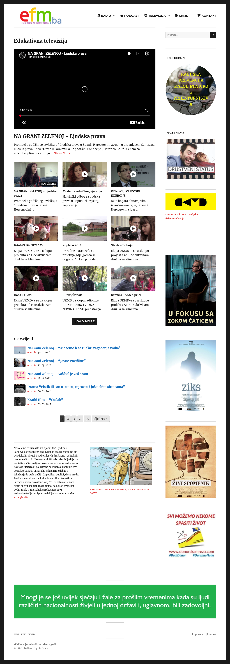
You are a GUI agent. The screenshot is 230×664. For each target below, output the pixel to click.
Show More (62, 153)
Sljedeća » (100, 419)
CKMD (31, 634)
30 (87, 419)
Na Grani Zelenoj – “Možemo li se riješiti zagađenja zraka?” (75, 348)
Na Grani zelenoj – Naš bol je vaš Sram (57, 374)
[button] (168, 158)
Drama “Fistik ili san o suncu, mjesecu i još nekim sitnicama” (76, 387)
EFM (16, 634)
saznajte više (21, 497)
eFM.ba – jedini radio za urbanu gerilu (35, 644)
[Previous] (169, 89)
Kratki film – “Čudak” (45, 400)
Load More (85, 321)
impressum (198, 634)
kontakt (211, 634)
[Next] (212, 89)
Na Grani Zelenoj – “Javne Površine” (56, 361)
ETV (23, 634)
